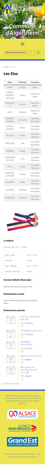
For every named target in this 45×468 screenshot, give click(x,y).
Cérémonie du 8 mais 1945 (31, 356)
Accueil (6, 67)
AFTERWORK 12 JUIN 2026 (31, 331)
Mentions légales (30, 457)
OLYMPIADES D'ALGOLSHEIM (26, 343)
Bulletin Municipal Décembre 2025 (18, 287)
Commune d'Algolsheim (22, 29)
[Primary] (22, 44)
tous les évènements (11, 384)
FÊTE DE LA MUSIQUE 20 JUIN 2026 (30, 318)
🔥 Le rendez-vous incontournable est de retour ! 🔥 (29, 369)
